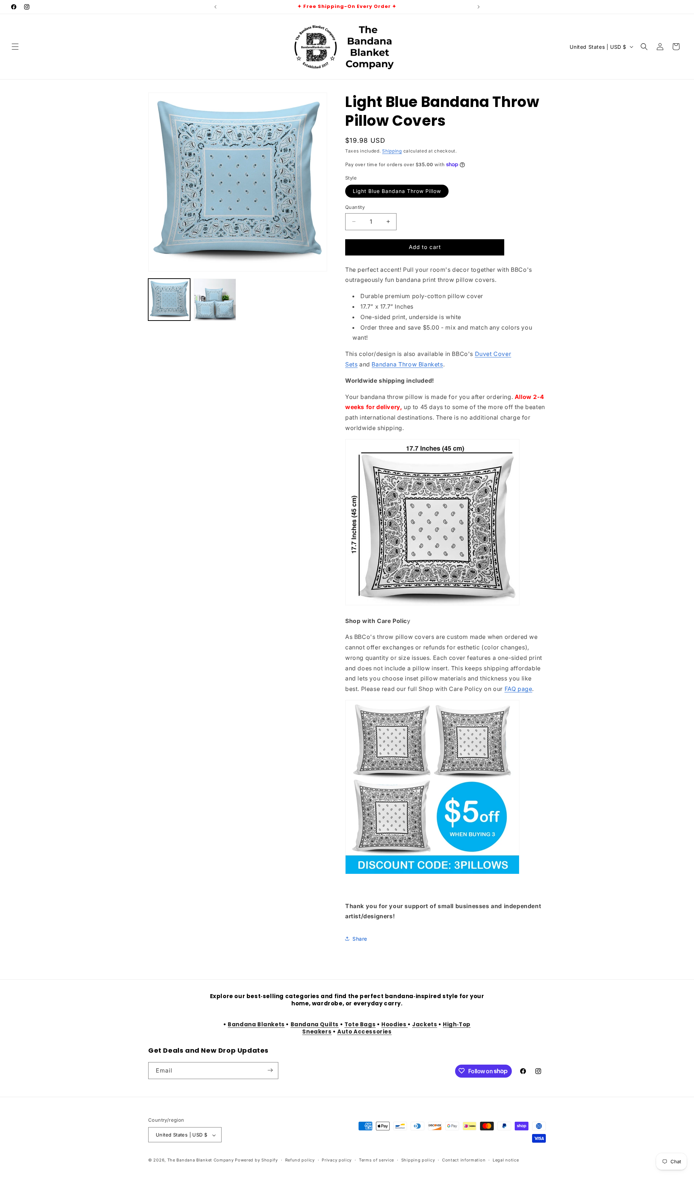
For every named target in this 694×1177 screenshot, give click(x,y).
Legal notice (506, 1160)
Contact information (463, 1160)
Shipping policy (418, 1160)
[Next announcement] (479, 7)
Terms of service (376, 1160)
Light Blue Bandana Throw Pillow (397, 191)
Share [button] (359, 939)
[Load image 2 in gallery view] (215, 300)
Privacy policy (337, 1160)
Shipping (392, 151)
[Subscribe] (270, 1070)
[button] (15, 47)
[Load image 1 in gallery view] (169, 300)
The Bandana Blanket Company (200, 1160)
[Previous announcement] (215, 7)
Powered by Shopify (256, 1160)
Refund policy (300, 1160)
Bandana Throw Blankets (407, 364)
